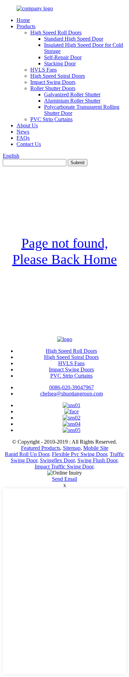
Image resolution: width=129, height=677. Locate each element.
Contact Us (29, 144)
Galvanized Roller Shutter (72, 94)
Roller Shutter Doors (52, 88)
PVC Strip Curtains (51, 119)
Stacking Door (60, 63)
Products (26, 26)
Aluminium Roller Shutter (72, 101)
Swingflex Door (57, 460)
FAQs (23, 138)
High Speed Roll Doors (56, 32)
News (23, 132)
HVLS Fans (43, 70)
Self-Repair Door (63, 57)
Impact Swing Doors (52, 82)
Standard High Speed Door (73, 39)
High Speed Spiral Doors (57, 76)
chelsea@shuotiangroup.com (71, 393)
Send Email (64, 479)
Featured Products (40, 448)
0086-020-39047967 (71, 387)
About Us (27, 125)
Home (23, 20)
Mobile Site (95, 448)
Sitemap (71, 448)
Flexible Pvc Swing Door (79, 454)
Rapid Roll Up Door (27, 454)
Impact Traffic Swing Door (64, 466)
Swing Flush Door (97, 460)
